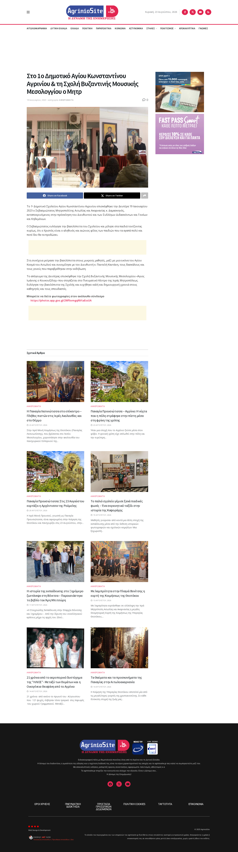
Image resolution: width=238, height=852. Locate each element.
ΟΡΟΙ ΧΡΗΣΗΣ (42, 804)
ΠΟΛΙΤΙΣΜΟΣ (167, 28)
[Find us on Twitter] (193, 12)
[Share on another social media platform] (144, 195)
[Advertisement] (119, 51)
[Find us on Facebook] (185, 12)
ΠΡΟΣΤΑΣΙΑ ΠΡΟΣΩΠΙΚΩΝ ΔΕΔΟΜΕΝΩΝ (103, 807)
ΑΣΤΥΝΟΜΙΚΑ (136, 28)
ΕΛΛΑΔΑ (75, 28)
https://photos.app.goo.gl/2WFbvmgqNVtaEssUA (61, 300)
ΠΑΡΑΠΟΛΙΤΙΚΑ (103, 28)
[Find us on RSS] (208, 12)
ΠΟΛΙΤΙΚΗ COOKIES (134, 804)
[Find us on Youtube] (200, 12)
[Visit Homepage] (87, 12)
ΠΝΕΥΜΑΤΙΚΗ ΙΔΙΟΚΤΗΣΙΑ (73, 805)
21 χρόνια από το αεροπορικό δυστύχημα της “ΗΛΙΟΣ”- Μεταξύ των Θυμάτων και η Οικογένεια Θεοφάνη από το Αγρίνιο (54, 681)
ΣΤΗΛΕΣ (150, 28)
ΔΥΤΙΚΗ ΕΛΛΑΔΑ (58, 28)
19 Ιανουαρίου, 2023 (36, 99)
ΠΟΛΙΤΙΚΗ (87, 28)
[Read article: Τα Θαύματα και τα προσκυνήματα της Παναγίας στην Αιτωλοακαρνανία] (119, 647)
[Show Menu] (28, 12)
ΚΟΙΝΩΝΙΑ (120, 28)
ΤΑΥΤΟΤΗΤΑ (165, 804)
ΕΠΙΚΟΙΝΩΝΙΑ (195, 804)
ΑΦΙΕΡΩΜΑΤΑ (66, 99)
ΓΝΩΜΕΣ (203, 28)
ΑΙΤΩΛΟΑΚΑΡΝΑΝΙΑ (37, 28)
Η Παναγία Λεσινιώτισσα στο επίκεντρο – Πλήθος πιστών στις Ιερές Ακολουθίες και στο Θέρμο (54, 415)
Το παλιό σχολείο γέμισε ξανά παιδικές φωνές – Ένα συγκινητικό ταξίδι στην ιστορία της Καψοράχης (117, 505)
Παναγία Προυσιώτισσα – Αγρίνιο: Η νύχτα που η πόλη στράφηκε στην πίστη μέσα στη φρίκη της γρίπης (119, 415)
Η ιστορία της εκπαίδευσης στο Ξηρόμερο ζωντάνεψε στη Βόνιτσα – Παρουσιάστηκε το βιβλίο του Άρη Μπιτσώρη (55, 595)
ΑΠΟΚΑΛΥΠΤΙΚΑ (187, 28)
